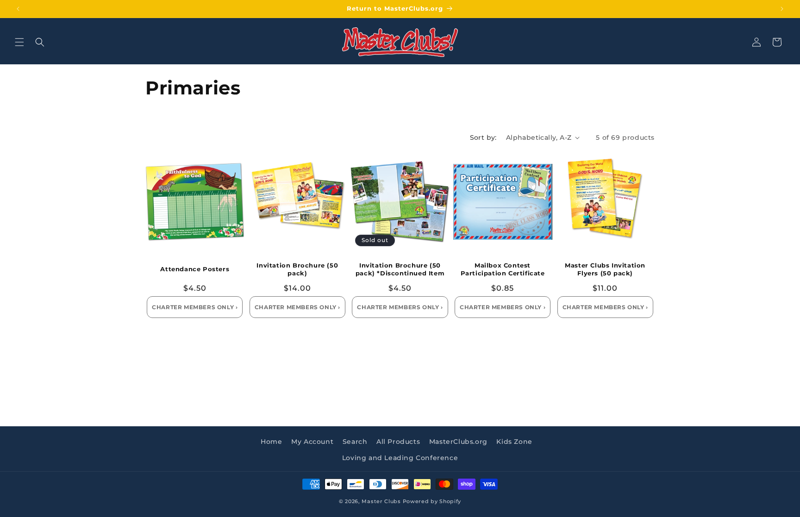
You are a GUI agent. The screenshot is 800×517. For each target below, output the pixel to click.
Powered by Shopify (432, 501)
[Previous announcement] (18, 9)
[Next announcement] (782, 9)
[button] (19, 42)
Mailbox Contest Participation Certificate (503, 269)
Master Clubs (381, 501)
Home (271, 441)
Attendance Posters (194, 269)
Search (355, 441)
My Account (312, 441)
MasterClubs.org (458, 441)
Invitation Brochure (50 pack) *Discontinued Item (400, 269)
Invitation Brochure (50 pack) (297, 269)
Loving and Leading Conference (400, 458)
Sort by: (483, 137)
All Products (398, 441)
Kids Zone (514, 441)
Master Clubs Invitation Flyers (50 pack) (605, 269)
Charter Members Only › (195, 307)
